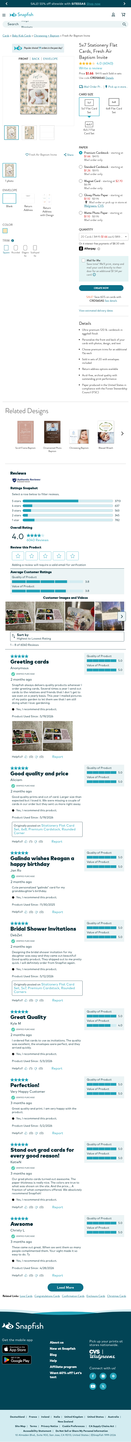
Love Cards (26, 1296)
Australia (113, 1416)
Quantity (86, 229)
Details (109, 78)
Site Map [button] (20, 1426)
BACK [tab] (36, 59)
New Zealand (65, 1421)
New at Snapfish (63, 1349)
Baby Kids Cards (21, 36)
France (33, 1416)
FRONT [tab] (23, 59)
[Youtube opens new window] (94, 1385)
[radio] (5, 230)
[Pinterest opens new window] (115, 1374)
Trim (6, 240)
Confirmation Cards (73, 1296)
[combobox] (65, 24)
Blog (53, 1355)
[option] (11, 134)
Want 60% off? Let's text (66, 1375)
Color (8, 225)
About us (57, 1342)
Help (53, 1361)
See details (111, 301)
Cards (6, 36)
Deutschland (17, 1416)
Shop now (93, 3)
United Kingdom (74, 1416)
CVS (101, 206)
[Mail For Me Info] (94, 275)
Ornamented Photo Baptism (52, 449)
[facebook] (94, 1374)
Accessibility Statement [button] (37, 1430)
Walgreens (90, 206)
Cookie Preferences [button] (73, 1426)
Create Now (101, 288)
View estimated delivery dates (96, 310)
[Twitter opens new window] (105, 1385)
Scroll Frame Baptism (25, 448)
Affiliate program (63, 1367)
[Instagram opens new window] (105, 1374)
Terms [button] (33, 1426)
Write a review (90, 68)
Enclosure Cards (95, 1296)
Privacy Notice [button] (49, 1426)
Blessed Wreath (106, 448)
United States (95, 1416)
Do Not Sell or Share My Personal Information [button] (82, 1430)
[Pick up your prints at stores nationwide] (94, 1351)
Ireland (45, 1416)
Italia (57, 1416)
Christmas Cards (116, 1296)
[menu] (68, 155)
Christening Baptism (79, 448)
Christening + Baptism (46, 36)
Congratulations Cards (47, 1296)
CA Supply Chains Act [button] (101, 1426)
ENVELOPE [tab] (50, 59)
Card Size (86, 94)
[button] (4, 14)
